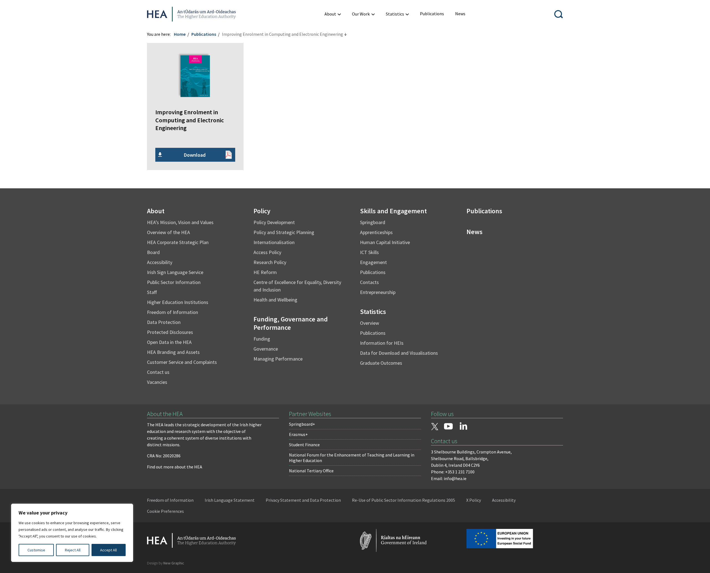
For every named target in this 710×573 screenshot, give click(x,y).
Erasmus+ (298, 434)
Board (153, 252)
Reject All (72, 549)
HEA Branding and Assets (173, 352)
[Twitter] (434, 427)
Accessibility (159, 262)
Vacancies (157, 382)
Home (180, 34)
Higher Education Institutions (177, 302)
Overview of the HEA (168, 232)
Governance (265, 349)
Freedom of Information (172, 312)
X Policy (473, 500)
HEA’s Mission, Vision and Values (180, 222)
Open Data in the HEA (169, 342)
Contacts (369, 282)
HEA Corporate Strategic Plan (178, 242)
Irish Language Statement (230, 500)
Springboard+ (302, 424)
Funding (261, 339)
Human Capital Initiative (385, 242)
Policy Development (274, 222)
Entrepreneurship (377, 292)
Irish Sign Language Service (175, 272)
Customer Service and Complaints (182, 362)
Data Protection (164, 322)
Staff (152, 292)
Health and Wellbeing (275, 299)
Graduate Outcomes (381, 363)
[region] (72, 533)
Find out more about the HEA (174, 467)
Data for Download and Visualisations (399, 353)
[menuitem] (332, 14)
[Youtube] (448, 426)
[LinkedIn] (463, 426)
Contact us (158, 372)
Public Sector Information (174, 282)
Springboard (372, 222)
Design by (165, 563)
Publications (203, 34)
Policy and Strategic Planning (283, 232)
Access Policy (267, 252)
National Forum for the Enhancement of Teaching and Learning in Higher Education (351, 457)
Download (195, 155)
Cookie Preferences (165, 511)
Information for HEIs (382, 343)
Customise (36, 549)
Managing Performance (278, 359)
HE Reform (265, 272)
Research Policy (269, 262)
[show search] (558, 14)
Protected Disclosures (170, 332)
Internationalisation (274, 242)
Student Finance (304, 444)
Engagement (373, 262)
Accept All (108, 549)
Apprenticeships (376, 232)
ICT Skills (369, 252)
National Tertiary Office (311, 470)
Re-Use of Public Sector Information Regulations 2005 (403, 500)
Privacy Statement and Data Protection (303, 500)
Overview (369, 323)
